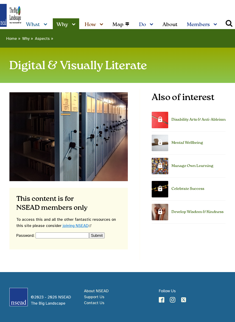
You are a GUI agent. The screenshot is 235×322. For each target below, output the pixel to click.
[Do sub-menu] (152, 24)
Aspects (42, 38)
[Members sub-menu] (216, 24)
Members (198, 24)
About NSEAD (96, 290)
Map (117, 24)
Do (142, 24)
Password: (26, 235)
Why (62, 24)
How (90, 24)
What (33, 24)
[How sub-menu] (102, 24)
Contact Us (94, 302)
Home (11, 38)
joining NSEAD (75, 225)
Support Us (94, 296)
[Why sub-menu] (74, 24)
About (170, 24)
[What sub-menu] (46, 24)
